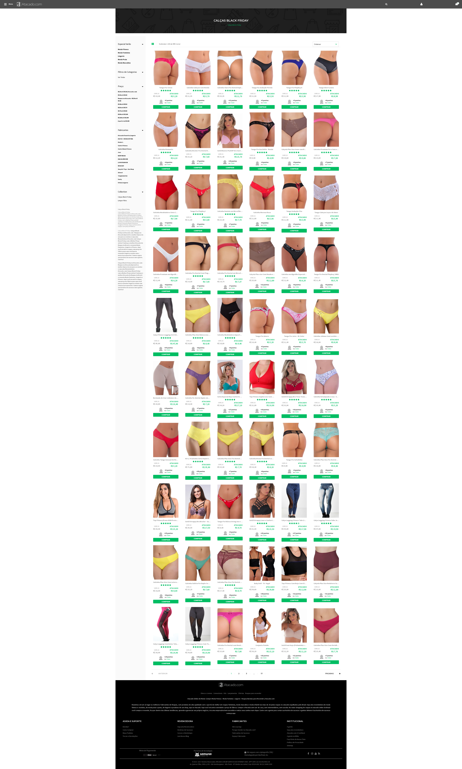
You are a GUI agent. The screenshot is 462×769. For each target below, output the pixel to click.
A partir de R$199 (123, 121)
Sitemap (290, 745)
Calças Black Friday (125, 197)
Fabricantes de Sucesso (241, 733)
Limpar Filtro (122, 200)
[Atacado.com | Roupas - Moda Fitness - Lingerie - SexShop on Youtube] (316, 753)
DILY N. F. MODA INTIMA (125, 139)
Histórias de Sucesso (185, 730)
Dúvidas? (126, 727)
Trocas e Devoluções (130, 736)
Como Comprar (128, 730)
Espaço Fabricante (238, 736)
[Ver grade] (153, 44)
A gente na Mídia (293, 736)
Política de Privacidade (295, 742)
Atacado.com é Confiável (296, 733)
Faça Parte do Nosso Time (296, 739)
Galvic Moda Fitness (125, 149)
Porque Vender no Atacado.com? (244, 730)
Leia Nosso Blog (183, 736)
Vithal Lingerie (123, 183)
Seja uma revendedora (295, 730)
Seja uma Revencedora (185, 727)
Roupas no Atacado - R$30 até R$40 (128, 99)
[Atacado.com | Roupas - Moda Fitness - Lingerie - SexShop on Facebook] (309, 753)
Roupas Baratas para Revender (253, 699)
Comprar (166, 107)
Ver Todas (121, 77)
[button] (166, 90)
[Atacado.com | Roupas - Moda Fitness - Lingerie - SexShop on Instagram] (312, 753)
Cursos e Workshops (184, 733)
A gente (290, 727)
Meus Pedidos (128, 733)
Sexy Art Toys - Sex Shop (126, 169)
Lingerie (237, 699)
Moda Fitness (216, 699)
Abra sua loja (236, 727)
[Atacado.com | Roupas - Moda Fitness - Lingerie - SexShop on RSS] (319, 753)
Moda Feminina (130, 277)
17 (262, 673)
